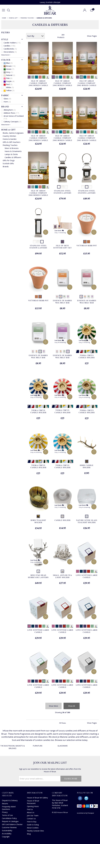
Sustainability (7, 830)
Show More (53, 706)
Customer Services (8, 794)
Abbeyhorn (10, 110)
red (9, 84)
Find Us (30, 809)
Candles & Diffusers (13, 157)
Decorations (10, 52)
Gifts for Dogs (9, 160)
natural (10, 75)
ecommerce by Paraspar (85, 813)
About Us (30, 812)
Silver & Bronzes (12, 148)
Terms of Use (7, 815)
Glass (7, 98)
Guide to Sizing (33, 824)
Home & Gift (8, 129)
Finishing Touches (10, 145)
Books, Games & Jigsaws (13, 133)
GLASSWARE (63, 746)
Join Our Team (32, 815)
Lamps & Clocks (11, 154)
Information (34, 792)
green (10, 69)
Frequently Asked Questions (8, 807)
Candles (9, 45)
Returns (5, 803)
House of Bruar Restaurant (33, 802)
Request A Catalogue (10, 821)
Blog (29, 834)
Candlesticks (10, 49)
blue (9, 63)
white (10, 87)
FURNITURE (37, 746)
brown (10, 66)
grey (9, 72)
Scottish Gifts (8, 163)
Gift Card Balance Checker (12, 824)
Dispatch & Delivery (10, 800)
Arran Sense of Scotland (14, 117)
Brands (6, 166)
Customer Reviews (9, 827)
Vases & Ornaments (13, 151)
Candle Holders (12, 42)
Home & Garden (9, 139)
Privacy (5, 812)
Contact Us (31, 818)
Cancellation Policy (9, 818)
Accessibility (6, 833)
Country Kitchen (9, 136)
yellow (10, 90)
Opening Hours (33, 806)
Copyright (6, 836)
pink (9, 78)
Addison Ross (11, 113)
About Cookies (33, 828)
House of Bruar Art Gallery (37, 797)
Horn (7, 101)
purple (10, 81)
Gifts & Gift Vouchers (11, 142)
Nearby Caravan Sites (35, 831)
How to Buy (31, 821)
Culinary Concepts (12, 121)
